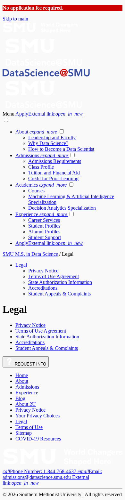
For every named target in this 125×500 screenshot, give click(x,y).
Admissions (41, 155)
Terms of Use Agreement (53, 276)
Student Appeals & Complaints (59, 293)
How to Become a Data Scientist (61, 149)
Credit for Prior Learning (53, 178)
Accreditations (42, 288)
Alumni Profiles (44, 231)
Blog (20, 398)
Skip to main (15, 18)
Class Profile (41, 167)
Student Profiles (44, 226)
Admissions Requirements (54, 161)
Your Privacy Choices (37, 415)
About (36, 131)
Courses (36, 190)
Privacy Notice (43, 270)
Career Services (44, 220)
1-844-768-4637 (40, 471)
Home (21, 375)
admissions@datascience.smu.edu (52, 477)
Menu (9, 114)
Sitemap (23, 433)
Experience (41, 214)
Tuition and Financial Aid (54, 172)
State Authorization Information (60, 282)
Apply (49, 114)
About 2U (25, 404)
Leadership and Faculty (52, 137)
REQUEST (29, 364)
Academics (41, 185)
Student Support (44, 237)
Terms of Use (29, 427)
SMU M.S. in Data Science (30, 254)
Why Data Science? (48, 143)
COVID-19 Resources (38, 438)
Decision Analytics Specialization (62, 208)
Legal (21, 265)
